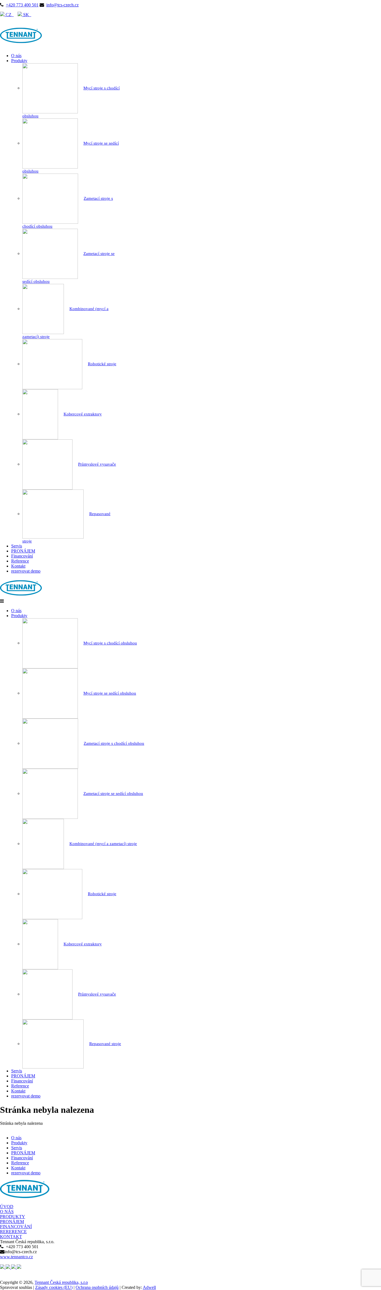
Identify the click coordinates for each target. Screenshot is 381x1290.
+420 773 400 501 (22, 5)
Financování (22, 556)
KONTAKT (11, 1236)
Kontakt (18, 566)
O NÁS (7, 1211)
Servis (16, 546)
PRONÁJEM (23, 551)
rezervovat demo (25, 571)
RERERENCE (13, 1231)
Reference (20, 561)
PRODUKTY (12, 1216)
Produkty (19, 60)
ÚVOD (6, 1206)
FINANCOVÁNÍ (16, 1226)
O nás (16, 55)
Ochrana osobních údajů (97, 1287)
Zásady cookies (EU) (54, 1287)
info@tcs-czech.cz (62, 5)
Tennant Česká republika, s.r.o (61, 1282)
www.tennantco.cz (16, 1256)
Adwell (149, 1287)
